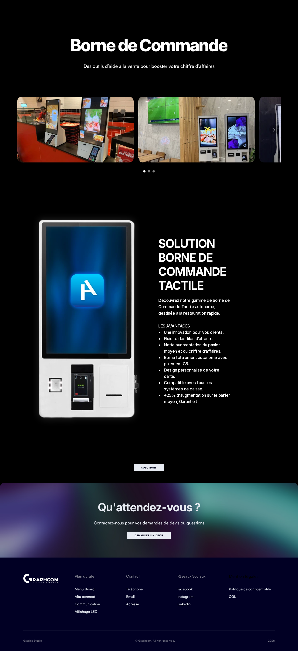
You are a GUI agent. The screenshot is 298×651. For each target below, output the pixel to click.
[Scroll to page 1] (144, 171)
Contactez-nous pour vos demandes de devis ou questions (149, 522)
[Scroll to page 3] (154, 171)
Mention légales (243, 576)
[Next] (273, 129)
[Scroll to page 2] (149, 171)
